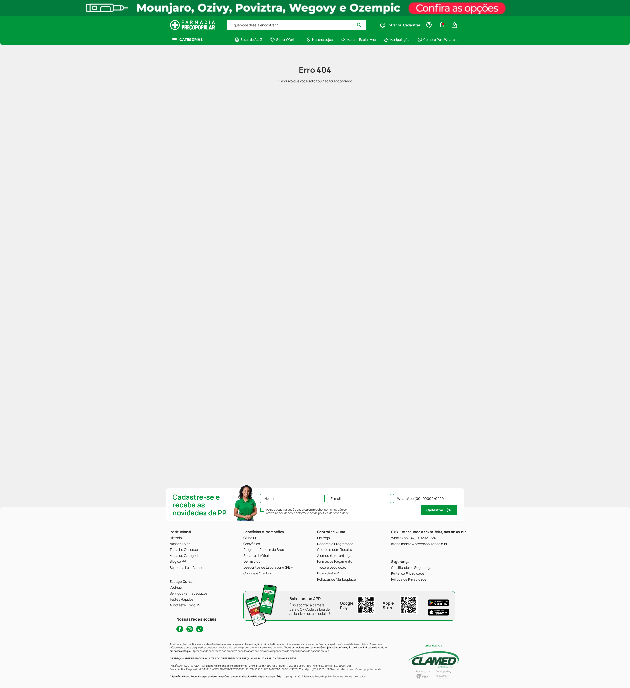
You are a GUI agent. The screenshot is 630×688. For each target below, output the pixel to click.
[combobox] (296, 25)
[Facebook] (179, 629)
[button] (400, 25)
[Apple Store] (438, 612)
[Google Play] (438, 602)
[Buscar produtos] (361, 25)
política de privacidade (333, 513)
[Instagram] (189, 629)
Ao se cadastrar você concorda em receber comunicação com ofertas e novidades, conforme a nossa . (308, 511)
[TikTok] (199, 629)
